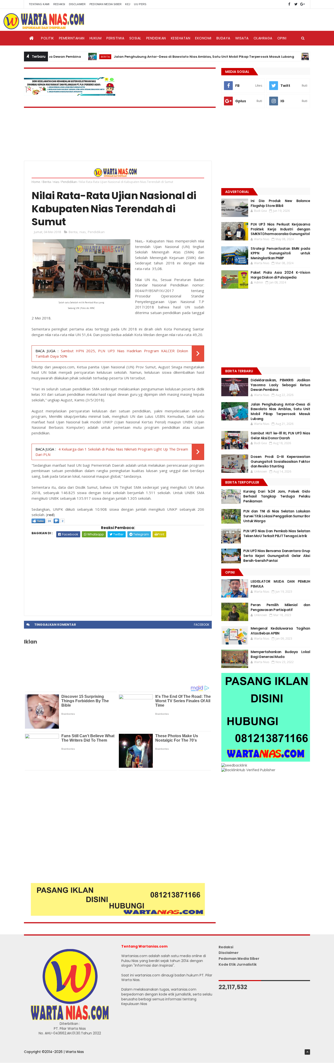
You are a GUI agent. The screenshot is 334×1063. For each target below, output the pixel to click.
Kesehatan (180, 38)
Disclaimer (77, 4)
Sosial (135, 38)
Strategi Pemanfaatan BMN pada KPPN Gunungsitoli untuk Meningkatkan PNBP (280, 253)
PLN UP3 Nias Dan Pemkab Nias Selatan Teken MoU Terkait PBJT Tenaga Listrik (276, 533)
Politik (47, 38)
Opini (282, 38)
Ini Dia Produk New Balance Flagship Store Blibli (280, 203)
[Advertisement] (118, 574)
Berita (86, 56)
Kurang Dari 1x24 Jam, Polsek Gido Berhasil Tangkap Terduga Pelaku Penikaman (276, 496)
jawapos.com (63, 366)
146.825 (68, 492)
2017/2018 (144, 307)
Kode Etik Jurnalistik (238, 964)
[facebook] (289, 4)
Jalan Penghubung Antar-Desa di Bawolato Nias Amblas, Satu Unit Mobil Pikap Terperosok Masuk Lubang (185, 56)
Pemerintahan (72, 38)
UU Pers (140, 4)
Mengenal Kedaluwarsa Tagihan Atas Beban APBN (280, 631)
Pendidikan (156, 38)
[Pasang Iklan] (118, 914)
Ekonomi (203, 38)
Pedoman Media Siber (105, 4)
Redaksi (59, 4)
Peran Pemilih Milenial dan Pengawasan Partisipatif (280, 607)
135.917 (84, 498)
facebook (201, 624)
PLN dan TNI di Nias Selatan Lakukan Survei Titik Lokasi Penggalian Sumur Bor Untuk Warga (276, 516)
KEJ (127, 4)
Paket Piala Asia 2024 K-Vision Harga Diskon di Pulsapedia (280, 275)
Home (36, 182)
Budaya (223, 38)
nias (56, 182)
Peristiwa (115, 38)
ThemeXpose (35, 1056)
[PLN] (69, 94)
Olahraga (263, 38)
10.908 (101, 509)
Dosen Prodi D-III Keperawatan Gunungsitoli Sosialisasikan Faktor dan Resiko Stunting (280, 461)
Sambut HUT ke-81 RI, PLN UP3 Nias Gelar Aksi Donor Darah (280, 436)
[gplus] (302, 4)
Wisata (242, 38)
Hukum (95, 38)
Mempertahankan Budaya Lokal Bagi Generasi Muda (280, 654)
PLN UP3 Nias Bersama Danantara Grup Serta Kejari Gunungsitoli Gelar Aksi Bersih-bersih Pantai (276, 555)
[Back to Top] (307, 1052)
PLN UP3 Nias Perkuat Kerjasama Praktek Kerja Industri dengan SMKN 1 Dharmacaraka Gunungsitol (280, 229)
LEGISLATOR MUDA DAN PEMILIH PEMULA (280, 584)
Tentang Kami (39, 4)
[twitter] (296, 4)
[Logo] (70, 1019)
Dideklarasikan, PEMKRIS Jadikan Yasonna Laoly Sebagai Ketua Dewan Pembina (280, 385)
